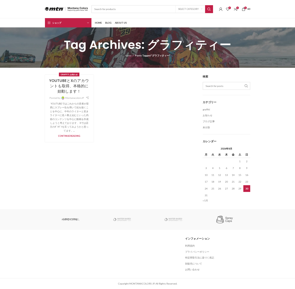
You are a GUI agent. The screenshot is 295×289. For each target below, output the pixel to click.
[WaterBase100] (122, 219)
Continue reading (69, 136)
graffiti (65, 74)
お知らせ (74, 74)
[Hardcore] (70, 219)
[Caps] (224, 219)
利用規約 (190, 245)
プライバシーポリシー (197, 251)
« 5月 (205, 200)
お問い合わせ (192, 269)
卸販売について (193, 263)
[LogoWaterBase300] (173, 219)
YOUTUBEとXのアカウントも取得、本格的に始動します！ (69, 86)
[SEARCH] (209, 9)
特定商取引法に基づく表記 (199, 257)
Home (128, 55)
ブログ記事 (209, 121)
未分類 (206, 127)
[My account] (220, 9)
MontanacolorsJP (74, 97)
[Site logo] (66, 8)
